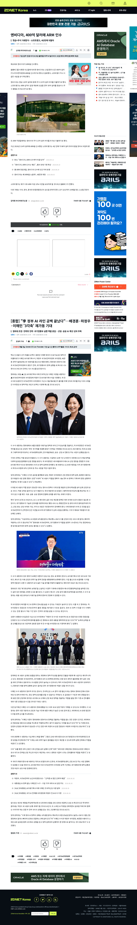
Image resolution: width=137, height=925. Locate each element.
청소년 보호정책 (105, 897)
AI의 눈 (77, 10)
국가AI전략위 (78, 856)
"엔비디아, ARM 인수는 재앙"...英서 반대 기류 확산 (32, 164)
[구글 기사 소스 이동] (66, 50)
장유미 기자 (20, 341)
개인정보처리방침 (87, 897)
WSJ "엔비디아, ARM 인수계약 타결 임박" (29, 159)
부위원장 (21, 859)
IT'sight (91, 10)
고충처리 (114, 897)
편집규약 (78, 897)
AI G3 (77, 859)
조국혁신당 (33, 862)
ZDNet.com (21, 909)
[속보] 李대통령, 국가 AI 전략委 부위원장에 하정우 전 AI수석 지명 (37, 793)
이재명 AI (69, 859)
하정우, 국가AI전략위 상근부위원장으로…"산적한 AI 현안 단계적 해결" (40, 778)
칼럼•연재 (107, 10)
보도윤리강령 (122, 897)
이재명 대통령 (57, 859)
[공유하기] (76, 50)
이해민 (45, 856)
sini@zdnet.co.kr (37, 201)
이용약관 (96, 897)
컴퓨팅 (13, 44)
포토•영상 (122, 10)
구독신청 (53, 913)
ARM (20, 231)
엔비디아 (28, 231)
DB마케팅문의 (115, 895)
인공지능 (63, 10)
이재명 (21, 856)
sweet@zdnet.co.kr (30, 833)
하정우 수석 (32, 859)
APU (47, 231)
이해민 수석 (22, 862)
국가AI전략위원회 (64, 856)
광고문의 (107, 895)
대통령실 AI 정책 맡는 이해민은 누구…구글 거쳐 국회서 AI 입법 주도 (38, 783)
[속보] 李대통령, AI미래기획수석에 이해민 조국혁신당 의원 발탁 (37, 788)
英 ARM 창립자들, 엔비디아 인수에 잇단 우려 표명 (32, 169)
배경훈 (29, 856)
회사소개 (100, 895)
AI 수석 (53, 856)
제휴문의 (123, 895)
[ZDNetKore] (18, 6)
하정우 (37, 856)
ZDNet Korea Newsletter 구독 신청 (20, 913)
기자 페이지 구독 (45, 50)
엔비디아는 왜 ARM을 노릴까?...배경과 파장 (30, 174)
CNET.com (14, 909)
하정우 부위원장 (44, 859)
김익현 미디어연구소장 (23, 50)
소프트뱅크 (38, 231)
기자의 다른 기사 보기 (81, 201)
